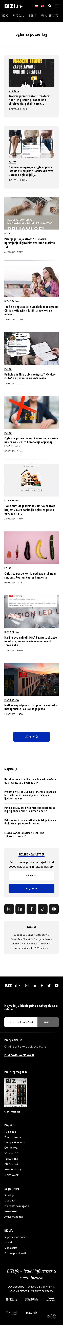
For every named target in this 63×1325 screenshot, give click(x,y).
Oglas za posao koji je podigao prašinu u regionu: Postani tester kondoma (30, 575)
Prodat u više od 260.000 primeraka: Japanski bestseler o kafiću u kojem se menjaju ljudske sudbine (30, 795)
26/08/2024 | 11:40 (13, 319)
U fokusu (18, 15)
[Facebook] (31, 909)
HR (33, 939)
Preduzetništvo (50, 15)
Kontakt (8, 1242)
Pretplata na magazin (16, 1206)
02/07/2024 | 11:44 (13, 451)
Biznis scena (11, 301)
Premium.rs (31, 1286)
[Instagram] (9, 909)
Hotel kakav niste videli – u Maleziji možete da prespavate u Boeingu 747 (30, 781)
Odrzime (15, 943)
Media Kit (9, 1200)
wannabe (29, 947)
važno (18, 947)
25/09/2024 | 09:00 (13, 251)
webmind (41, 947)
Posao (12, 161)
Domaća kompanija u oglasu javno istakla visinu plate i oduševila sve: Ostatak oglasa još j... (31, 171)
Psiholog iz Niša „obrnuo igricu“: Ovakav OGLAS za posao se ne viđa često (30, 376)
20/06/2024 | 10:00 (13, 518)
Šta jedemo (11, 1147)
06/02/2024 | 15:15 (13, 582)
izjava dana (44, 939)
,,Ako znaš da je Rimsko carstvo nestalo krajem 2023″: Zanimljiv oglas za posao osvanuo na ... (29, 509)
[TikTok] (43, 909)
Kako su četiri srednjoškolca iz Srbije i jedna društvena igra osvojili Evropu (30, 821)
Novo (5, 15)
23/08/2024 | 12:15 (13, 383)
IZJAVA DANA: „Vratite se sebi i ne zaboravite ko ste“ (24, 834)
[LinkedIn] (20, 909)
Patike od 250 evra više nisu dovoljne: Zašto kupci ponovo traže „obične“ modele (29, 809)
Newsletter (11, 1211)
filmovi (26, 939)
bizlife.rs (22, 1290)
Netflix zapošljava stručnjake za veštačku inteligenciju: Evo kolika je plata (30, 707)
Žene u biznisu (12, 1137)
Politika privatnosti (15, 1253)
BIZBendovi (11, 1164)
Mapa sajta (10, 1247)
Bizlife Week (11, 1174)
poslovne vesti (29, 943)
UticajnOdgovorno (15, 1142)
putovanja (45, 943)
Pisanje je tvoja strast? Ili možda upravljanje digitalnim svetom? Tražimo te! (29, 243)
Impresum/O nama (15, 1237)
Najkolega (10, 1131)
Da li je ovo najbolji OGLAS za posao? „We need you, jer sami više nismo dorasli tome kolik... (30, 641)
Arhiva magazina (13, 1216)
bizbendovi (41, 934)
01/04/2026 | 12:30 (18, 109)
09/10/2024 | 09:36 (18, 180)
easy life (15, 939)
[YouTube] (54, 909)
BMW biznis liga (13, 1169)
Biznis (32, 15)
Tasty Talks (11, 1158)
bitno (30, 934)
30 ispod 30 (19, 934)
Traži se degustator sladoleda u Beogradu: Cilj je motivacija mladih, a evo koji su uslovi (31, 310)
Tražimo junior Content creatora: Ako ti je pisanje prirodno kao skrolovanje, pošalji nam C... (29, 100)
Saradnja (9, 1195)
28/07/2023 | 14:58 (13, 714)
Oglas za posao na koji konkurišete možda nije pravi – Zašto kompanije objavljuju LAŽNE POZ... (31, 442)
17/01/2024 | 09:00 (13, 650)
